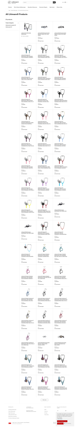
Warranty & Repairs (43, 7)
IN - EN (63, 2)
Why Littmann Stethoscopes (20, 7)
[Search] (54, 2)
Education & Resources (32, 7)
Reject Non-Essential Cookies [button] (62, 421)
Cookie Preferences (26, 422)
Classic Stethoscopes (11, 411)
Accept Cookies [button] (60, 423)
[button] (67, 423)
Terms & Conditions (20, 422)
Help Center (52, 7)
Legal (13, 422)
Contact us (46, 411)
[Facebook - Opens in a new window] (58, 410)
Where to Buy (59, 7)
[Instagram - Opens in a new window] (66, 410)
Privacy (16, 422)
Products (10, 7)
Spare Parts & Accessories (12, 416)
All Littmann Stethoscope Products (13, 418)
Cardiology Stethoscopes (12, 409)
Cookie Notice (59, 418)
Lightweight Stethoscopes (12, 414)
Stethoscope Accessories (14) (11, 25)
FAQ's (45, 409)
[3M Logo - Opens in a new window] (13, 2)
